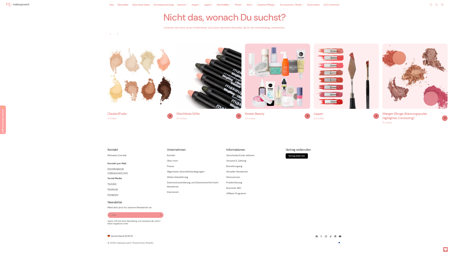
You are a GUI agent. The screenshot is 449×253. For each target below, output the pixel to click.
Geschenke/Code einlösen (240, 155)
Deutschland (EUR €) (122, 236)
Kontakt (171, 155)
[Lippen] (376, 116)
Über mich (172, 160)
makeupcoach (123, 242)
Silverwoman (233, 177)
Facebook (113, 189)
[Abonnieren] (160, 215)
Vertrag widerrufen (296, 156)
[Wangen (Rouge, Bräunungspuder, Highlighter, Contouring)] (445, 118)
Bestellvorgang (234, 166)
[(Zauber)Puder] (170, 116)
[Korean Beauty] (307, 116)
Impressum (173, 191)
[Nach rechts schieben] (117, 34)
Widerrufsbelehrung (177, 177)
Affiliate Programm (236, 193)
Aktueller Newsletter (237, 171)
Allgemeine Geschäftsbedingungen (186, 171)
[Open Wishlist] (445, 249)
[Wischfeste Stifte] (238, 116)
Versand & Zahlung (236, 160)
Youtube (112, 183)
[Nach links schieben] (110, 34)
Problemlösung (234, 182)
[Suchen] (431, 4)
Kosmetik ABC (233, 188)
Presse (170, 166)
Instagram (113, 194)
